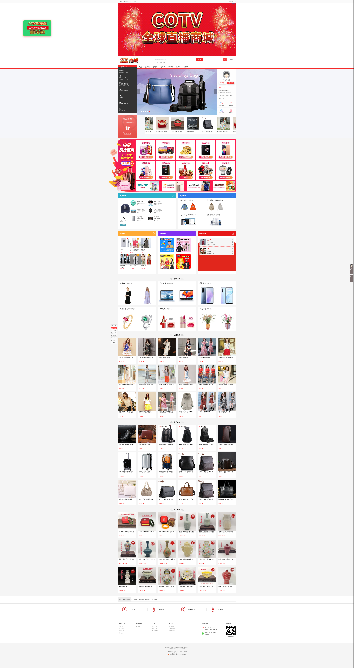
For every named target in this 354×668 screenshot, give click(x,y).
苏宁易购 (154, 599)
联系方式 (181, 647)
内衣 (123, 90)
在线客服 (138, 626)
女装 (120, 90)
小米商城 (147, 599)
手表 (126, 84)
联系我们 (121, 628)
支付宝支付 (155, 630)
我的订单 (232, 1)
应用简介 (167, 647)
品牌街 (186, 66)
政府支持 (186, 647)
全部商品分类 (123, 67)
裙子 (167, 62)
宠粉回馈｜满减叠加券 (224, 90)
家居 (123, 110)
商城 (126, 1)
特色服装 (122, 72)
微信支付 (154, 626)
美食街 (178, 66)
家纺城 (155, 66)
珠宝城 (170, 66)
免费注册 (133, 1)
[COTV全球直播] (177, 29)
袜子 (126, 90)
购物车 (231, 59)
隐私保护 (121, 633)
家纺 (120, 110)
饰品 (123, 84)
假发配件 (126, 79)
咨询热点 (121, 630)
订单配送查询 (172, 630)
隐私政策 (177, 647)
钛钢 (120, 86)
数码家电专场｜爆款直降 (224, 93)
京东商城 (141, 599)
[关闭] (233, 3)
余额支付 (154, 628)
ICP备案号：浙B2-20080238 (177, 653)
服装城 (147, 66)
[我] (351, 265)
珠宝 (120, 84)
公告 (224, 87)
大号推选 (122, 70)
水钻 (124, 86)
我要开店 (230, 83)
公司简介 (121, 626)
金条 (127, 86)
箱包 (126, 104)
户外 (123, 97)
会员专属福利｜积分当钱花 (225, 95)
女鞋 (164, 62)
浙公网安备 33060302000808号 (178, 654)
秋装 (161, 62)
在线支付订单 (172, 626)
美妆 (120, 77)
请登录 (129, 1)
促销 (220, 87)
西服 (126, 72)
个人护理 (124, 77)
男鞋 (123, 104)
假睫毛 (121, 79)
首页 (140, 66)
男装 (120, 97)
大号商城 (135, 599)
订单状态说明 (172, 628)
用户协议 (172, 647)
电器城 (163, 66)
